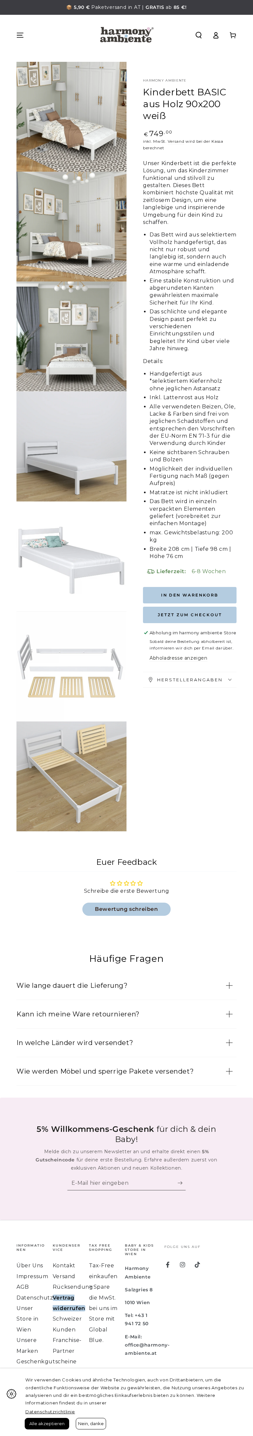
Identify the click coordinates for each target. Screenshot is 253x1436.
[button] (198, 35)
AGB (22, 1287)
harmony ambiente (165, 80)
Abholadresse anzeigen (179, 658)
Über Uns (29, 1265)
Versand (176, 141)
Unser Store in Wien (27, 1319)
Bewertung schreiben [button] (126, 909)
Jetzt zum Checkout (190, 614)
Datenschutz (34, 1298)
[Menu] (20, 35)
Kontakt (64, 1265)
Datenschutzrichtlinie (50, 1411)
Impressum (32, 1276)
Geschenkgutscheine (46, 1361)
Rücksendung (73, 1287)
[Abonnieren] (182, 1183)
